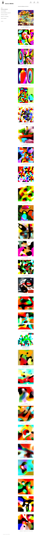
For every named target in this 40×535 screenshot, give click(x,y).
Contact (2, 21)
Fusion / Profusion (3, 18)
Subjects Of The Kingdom (4, 16)
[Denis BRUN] (3, 2)
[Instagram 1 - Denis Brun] (30, 2)
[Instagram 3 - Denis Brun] (38, 2)
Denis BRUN (9, 3)
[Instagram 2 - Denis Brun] (34, 2)
